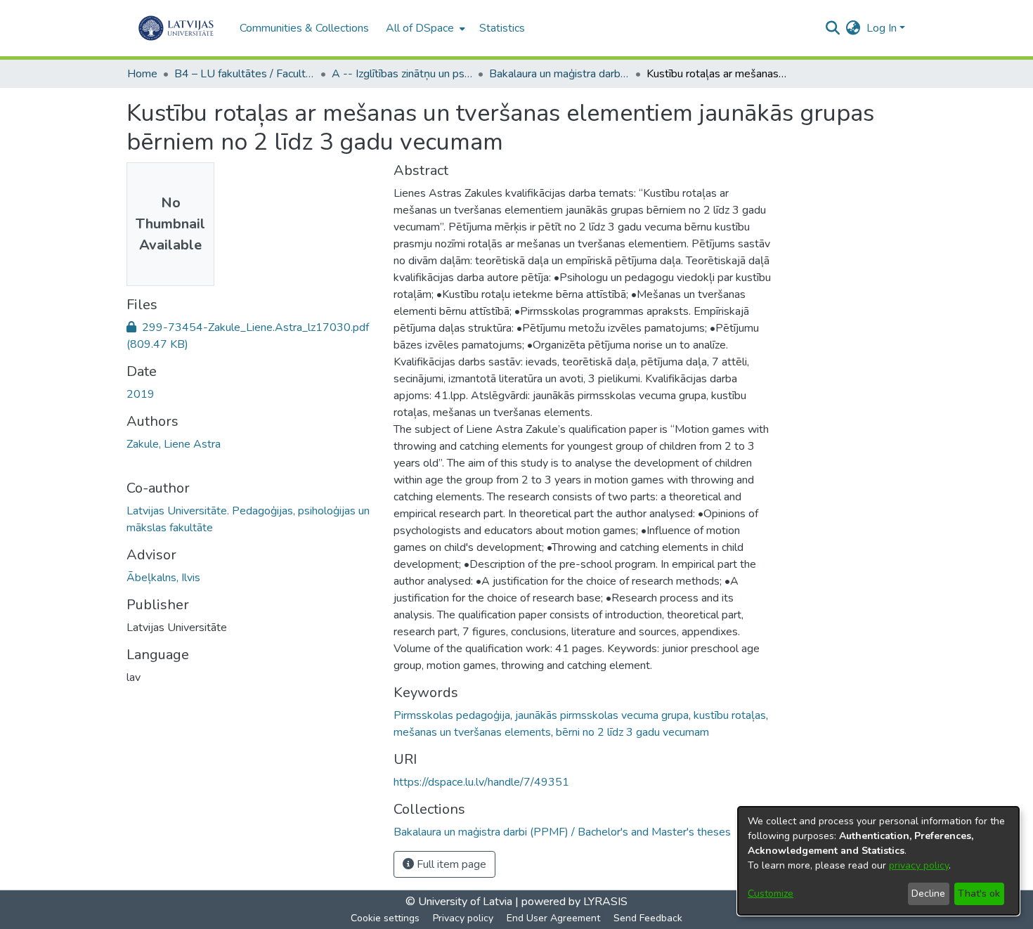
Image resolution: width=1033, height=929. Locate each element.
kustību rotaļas (730, 715)
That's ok (979, 893)
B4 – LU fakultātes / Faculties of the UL (244, 74)
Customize (770, 893)
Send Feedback (647, 918)
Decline (928, 893)
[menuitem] (424, 28)
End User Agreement (553, 918)
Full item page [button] (450, 864)
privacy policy (919, 865)
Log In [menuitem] (881, 28)
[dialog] (878, 861)
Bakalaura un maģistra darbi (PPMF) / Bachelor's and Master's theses (559, 74)
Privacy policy (463, 918)
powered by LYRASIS (573, 901)
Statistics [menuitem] (502, 28)
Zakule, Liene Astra (173, 444)
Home (142, 74)
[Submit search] (833, 28)
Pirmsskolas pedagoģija (452, 715)
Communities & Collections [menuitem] (304, 28)
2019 (140, 394)
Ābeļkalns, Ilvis (163, 577)
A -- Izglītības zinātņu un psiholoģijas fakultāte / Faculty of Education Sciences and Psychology (402, 74)
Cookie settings (385, 918)
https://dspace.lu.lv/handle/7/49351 (481, 782)
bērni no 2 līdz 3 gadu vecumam (632, 732)
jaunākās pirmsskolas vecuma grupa (602, 715)
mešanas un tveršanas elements (472, 732)
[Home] (176, 28)
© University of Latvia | (462, 901)
